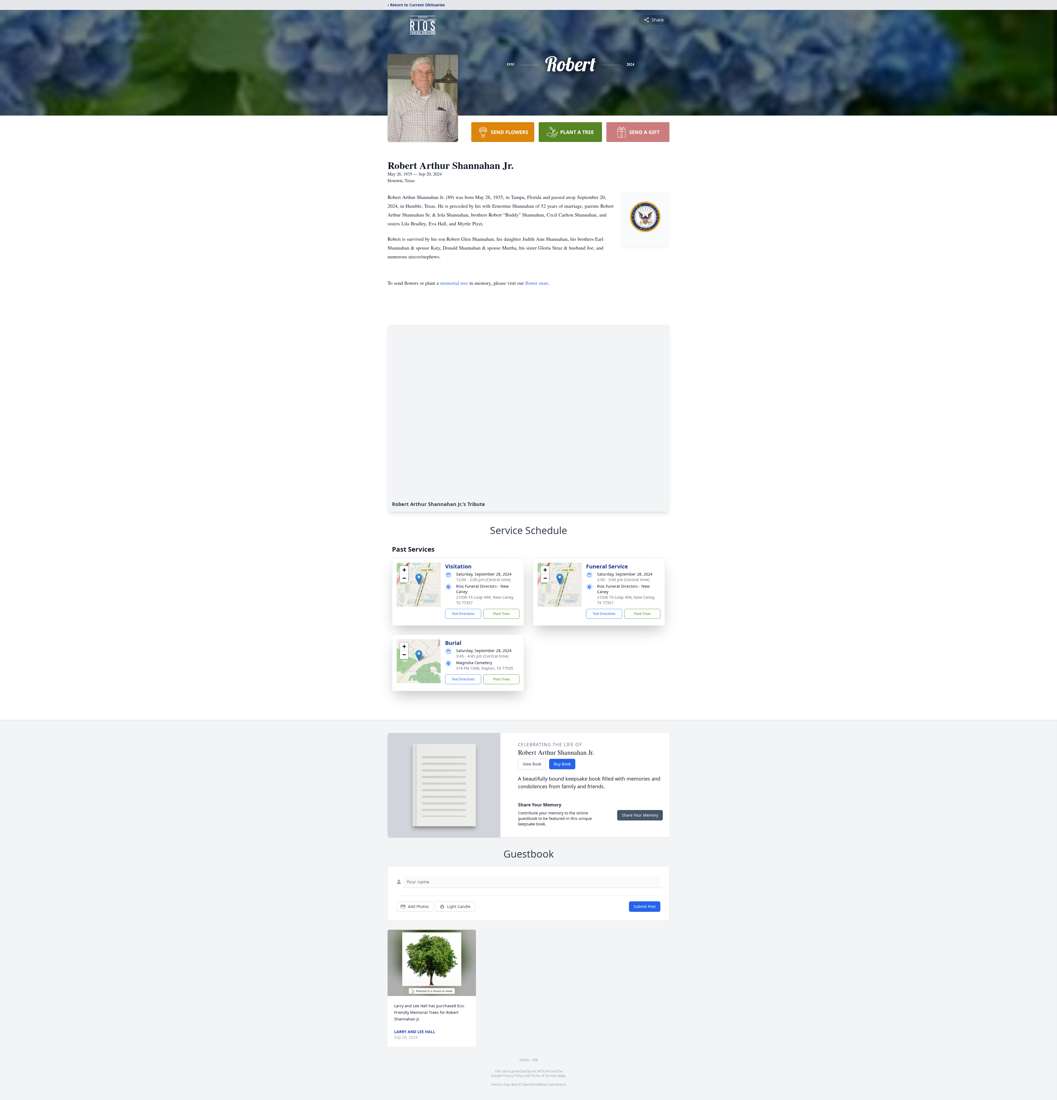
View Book (532, 764)
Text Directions (463, 613)
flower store (536, 283)
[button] (418, 579)
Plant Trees (501, 613)
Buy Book (562, 764)
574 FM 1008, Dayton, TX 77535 (484, 668)
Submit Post (645, 906)
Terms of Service (543, 1075)
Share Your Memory (640, 815)
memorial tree (454, 283)
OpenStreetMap (534, 1084)
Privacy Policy (513, 1075)
